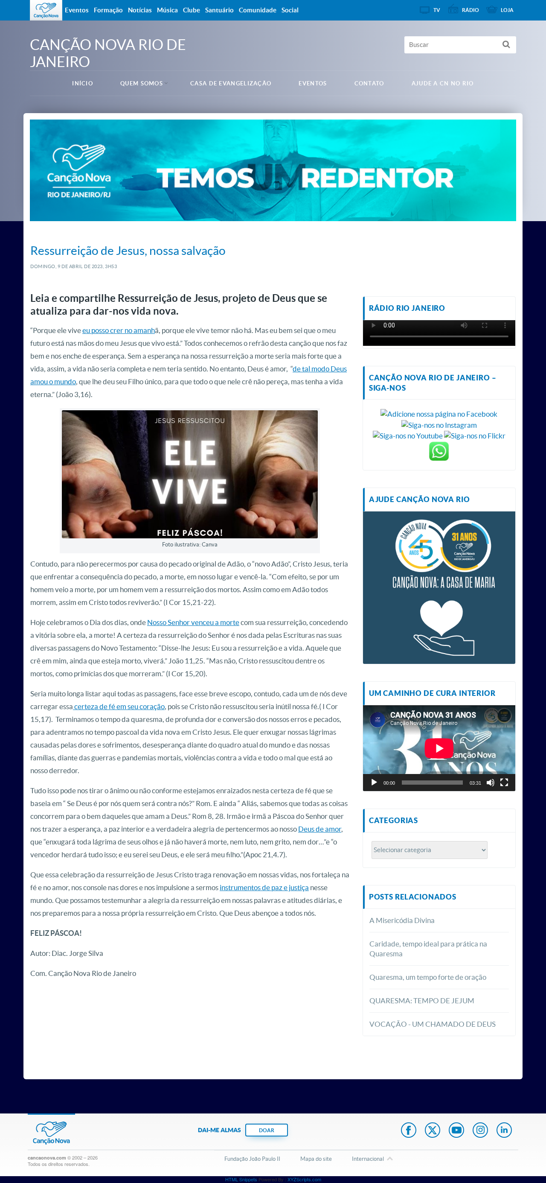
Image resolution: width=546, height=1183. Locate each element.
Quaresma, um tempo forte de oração (427, 977)
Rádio (470, 10)
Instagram (480, 1131)
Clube (191, 10)
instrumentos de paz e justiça (264, 887)
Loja (507, 10)
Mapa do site (316, 1159)
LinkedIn (504, 1131)
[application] (439, 748)
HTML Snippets (241, 1179)
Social (290, 10)
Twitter (432, 1131)
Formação (108, 10)
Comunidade (257, 10)
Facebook (408, 1131)
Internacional (368, 1159)
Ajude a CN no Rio (443, 83)
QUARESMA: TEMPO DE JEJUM (421, 1000)
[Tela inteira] (504, 782)
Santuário (219, 10)
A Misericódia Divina (402, 920)
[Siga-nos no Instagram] (439, 424)
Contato (369, 83)
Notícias (140, 10)
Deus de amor (319, 829)
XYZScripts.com (304, 1179)
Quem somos (141, 83)
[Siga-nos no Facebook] (438, 413)
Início (82, 83)
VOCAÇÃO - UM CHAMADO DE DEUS (432, 1024)
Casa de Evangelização (230, 83)
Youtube (456, 1131)
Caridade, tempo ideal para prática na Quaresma (428, 949)
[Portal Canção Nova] (46, 10)
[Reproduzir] (374, 782)
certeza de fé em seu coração (119, 706)
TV (436, 10)
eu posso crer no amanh (118, 330)
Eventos (313, 83)
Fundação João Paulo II (252, 1159)
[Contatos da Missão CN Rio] (439, 451)
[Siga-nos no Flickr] (474, 435)
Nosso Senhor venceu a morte (193, 622)
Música (167, 10)
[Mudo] (490, 782)
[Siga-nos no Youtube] (408, 435)
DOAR (266, 1130)
